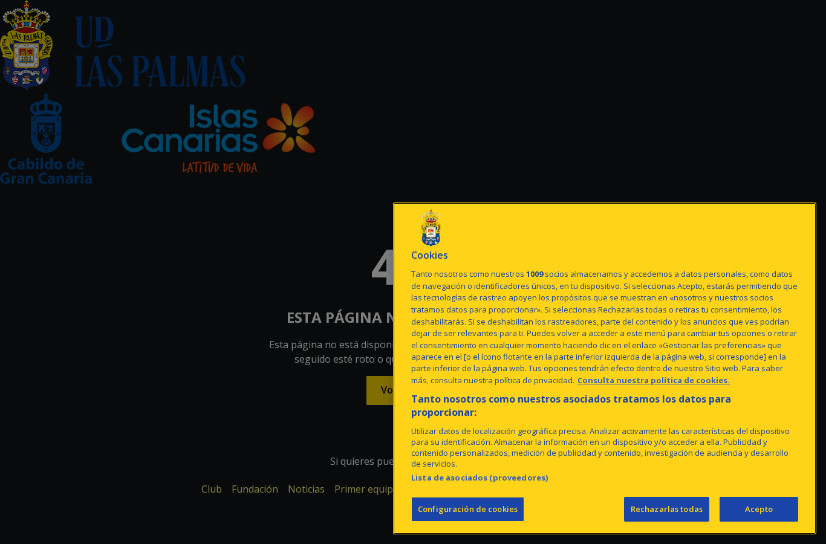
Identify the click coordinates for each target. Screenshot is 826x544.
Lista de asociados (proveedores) (479, 477)
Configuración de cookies (468, 509)
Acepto (759, 509)
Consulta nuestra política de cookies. (653, 380)
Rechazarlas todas (667, 509)
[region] (604, 368)
